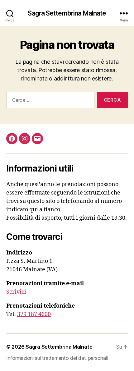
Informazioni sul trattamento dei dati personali (57, 358)
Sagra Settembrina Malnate (67, 13)
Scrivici (16, 291)
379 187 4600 (34, 314)
